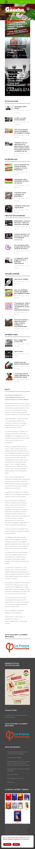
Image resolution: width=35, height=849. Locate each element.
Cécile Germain (20, 354)
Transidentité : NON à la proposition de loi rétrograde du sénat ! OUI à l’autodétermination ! (22, 306)
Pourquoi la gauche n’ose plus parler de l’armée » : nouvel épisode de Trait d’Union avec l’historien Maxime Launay (16, 81)
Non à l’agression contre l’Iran (20, 340)
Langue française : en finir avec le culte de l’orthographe (22, 235)
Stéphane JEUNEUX (14, 90)
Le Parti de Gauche (21, 122)
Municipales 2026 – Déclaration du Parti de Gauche (21, 181)
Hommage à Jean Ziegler (14, 757)
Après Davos (18, 351)
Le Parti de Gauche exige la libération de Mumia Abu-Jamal (21, 375)
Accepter (7, 844)
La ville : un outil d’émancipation (20, 119)
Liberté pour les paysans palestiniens (21, 363)
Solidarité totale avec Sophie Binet (22, 206)
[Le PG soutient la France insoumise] (17, 647)
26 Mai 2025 (17, 124)
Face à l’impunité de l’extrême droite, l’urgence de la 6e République (16, 25)
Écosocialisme (21, 46)
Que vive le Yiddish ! (21, 279)
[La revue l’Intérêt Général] (17, 808)
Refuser (16, 844)
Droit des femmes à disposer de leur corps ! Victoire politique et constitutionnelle (21, 323)
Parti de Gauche (13, 31)
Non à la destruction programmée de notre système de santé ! (22, 246)
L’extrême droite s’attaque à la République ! (20, 194)
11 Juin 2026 (24, 55)
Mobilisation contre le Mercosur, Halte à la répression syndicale (22, 222)
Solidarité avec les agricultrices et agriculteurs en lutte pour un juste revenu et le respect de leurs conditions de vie (22, 147)
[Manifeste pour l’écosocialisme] (17, 687)
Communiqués (12, 46)
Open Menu (6, 2)
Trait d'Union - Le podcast (14, 70)
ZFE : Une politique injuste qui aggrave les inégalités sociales (22, 131)
